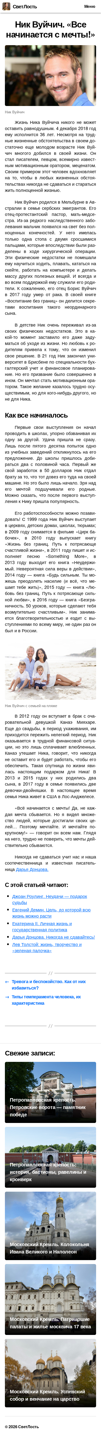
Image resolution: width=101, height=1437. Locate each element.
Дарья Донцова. (32, 869)
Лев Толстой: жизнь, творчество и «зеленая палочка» (47, 947)
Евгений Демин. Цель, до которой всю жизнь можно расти (51, 912)
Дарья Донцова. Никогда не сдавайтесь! (53, 937)
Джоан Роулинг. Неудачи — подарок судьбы (49, 899)
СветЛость (25, 6)
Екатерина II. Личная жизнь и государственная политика (42, 926)
